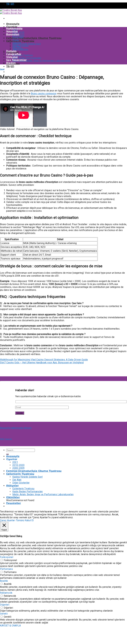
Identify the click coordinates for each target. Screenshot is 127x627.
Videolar (12, 57)
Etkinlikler (13, 497)
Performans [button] (6, 569)
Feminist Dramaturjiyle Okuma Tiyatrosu (33, 38)
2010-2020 (18, 32)
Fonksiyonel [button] (6, 557)
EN (12, 3)
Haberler (16, 42)
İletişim (11, 51)
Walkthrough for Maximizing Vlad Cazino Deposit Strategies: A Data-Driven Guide (44, 359)
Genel (2, 69)
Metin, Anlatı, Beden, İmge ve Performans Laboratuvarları (41, 60)
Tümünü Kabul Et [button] (25, 520)
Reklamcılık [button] (6, 592)
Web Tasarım (6, 439)
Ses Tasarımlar (16, 60)
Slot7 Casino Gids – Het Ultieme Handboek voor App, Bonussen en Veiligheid (42, 362)
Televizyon (17, 48)
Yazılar (15, 40)
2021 (15, 462)
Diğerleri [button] (4, 604)
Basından (12, 34)
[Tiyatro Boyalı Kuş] (11, 12)
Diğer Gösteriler (21, 482)
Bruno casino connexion (43, 93)
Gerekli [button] (4, 613)
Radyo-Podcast (20, 45)
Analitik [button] (4, 580)
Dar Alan (16, 479)
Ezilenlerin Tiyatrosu (20, 41)
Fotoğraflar (13, 54)
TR (7, 3)
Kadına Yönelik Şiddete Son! (26, 43)
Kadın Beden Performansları (26, 58)
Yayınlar (12, 31)
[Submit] (7, 454)
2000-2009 (18, 468)
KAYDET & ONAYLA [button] (10, 625)
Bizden (11, 62)
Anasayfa (12, 23)
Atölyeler (12, 485)
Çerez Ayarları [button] (7, 520)
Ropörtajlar (18, 37)
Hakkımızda (14, 28)
